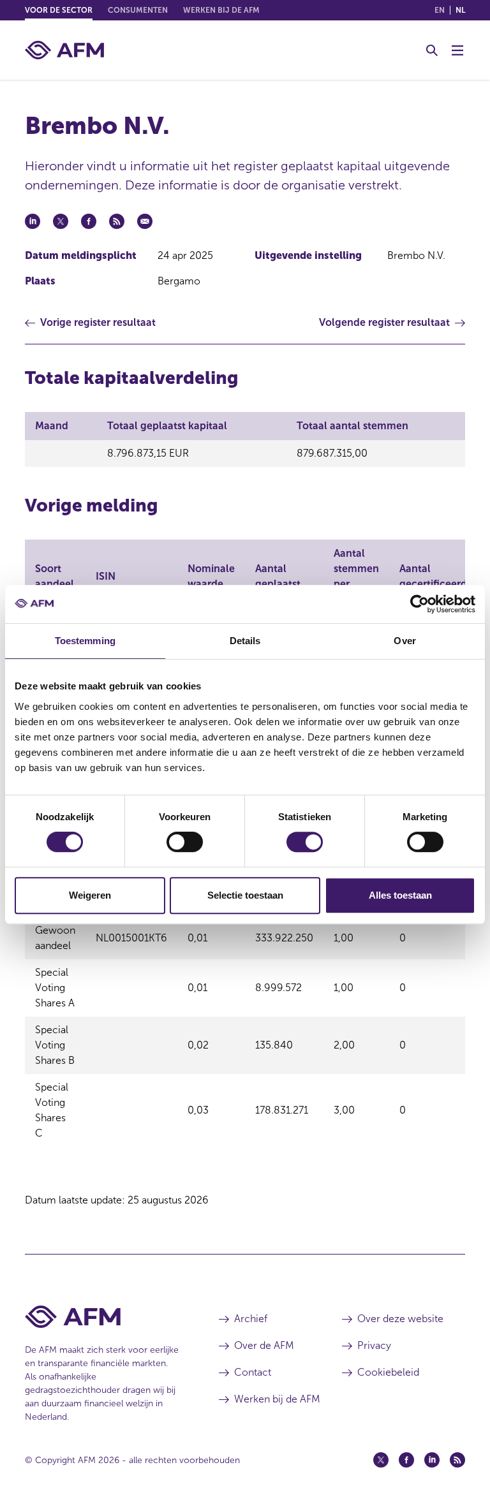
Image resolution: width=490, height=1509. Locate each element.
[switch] (185, 842)
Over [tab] (404, 640)
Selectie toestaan (245, 895)
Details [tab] (245, 640)
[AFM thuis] (64, 50)
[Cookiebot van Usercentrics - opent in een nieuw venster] (419, 604)
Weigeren (90, 895)
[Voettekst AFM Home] (103, 1317)
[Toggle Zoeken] (432, 50)
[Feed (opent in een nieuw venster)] (457, 1460)
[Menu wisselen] (457, 50)
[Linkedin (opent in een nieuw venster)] (432, 1460)
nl (460, 10)
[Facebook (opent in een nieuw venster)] (406, 1460)
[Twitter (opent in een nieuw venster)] (381, 1460)
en (439, 10)
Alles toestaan (400, 895)
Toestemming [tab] (85, 640)
